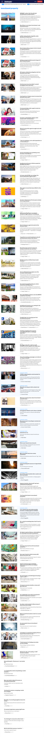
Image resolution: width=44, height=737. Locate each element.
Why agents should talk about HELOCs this (30, 188)
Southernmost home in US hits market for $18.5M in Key (30, 164)
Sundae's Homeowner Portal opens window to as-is (30, 200)
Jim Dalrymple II (24, 503)
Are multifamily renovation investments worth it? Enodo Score (30, 595)
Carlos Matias (24, 415)
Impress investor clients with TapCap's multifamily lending (29, 484)
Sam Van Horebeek (25, 638)
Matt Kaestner (24, 528)
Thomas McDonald (25, 468)
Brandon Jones (24, 550)
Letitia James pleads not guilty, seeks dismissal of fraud (29, 37)
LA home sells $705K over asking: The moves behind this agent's (29, 176)
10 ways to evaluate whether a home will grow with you (30, 586)
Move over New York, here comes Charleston (28, 454)
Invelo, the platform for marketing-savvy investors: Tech (30, 153)
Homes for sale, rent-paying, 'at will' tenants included (29, 652)
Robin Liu (23, 646)
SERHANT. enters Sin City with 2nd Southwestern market (28, 14)
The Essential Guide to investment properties (28, 496)
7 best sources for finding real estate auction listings (29, 643)
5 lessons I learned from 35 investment (29, 546)
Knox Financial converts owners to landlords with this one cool (28, 248)
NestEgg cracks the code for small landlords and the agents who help (30, 345)
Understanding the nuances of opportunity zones (30, 464)
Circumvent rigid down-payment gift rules (14, 709)
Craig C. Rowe (24, 159)
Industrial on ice (24, 432)
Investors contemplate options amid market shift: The (29, 118)
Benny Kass (7, 713)
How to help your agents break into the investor (29, 226)
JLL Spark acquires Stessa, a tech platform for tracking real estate (30, 533)
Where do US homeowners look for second (30, 614)
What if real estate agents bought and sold (30, 129)
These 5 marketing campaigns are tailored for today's (30, 357)
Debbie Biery (24, 589)
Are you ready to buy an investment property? (28, 624)
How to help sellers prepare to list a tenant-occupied (30, 49)
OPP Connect (24, 657)
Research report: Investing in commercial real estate (30, 421)
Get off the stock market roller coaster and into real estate (30, 474)
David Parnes (24, 327)
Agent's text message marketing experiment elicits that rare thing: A (28, 565)
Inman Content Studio (26, 381)
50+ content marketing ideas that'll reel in (30, 522)
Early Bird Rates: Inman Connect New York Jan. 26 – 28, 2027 (15, 4)
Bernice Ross (24, 368)
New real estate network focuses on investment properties (13, 681)
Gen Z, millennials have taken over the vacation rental (29, 272)
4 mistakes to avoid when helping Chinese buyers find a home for (30, 633)
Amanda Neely (24, 114)
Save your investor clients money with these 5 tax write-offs (29, 555)
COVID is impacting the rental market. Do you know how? (30, 375)
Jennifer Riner (24, 600)
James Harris (32, 327)
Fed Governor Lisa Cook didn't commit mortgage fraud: (29, 85)
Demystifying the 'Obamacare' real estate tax (14, 662)
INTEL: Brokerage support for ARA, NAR (37, 4)
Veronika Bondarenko (26, 302)
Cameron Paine (24, 394)
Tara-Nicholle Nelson (9, 666)
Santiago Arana (24, 244)
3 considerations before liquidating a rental (15, 671)
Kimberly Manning (25, 610)
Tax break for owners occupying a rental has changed (14, 691)
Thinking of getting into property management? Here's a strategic (28, 332)
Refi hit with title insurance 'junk (13, 728)
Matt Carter (23, 44)
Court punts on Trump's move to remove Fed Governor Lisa (31, 97)
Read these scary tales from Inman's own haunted (30, 26)
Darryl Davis (23, 149)
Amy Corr (23, 233)
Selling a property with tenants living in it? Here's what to (30, 61)
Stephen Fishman (9, 695)
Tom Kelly (7, 705)
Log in (35, 1)
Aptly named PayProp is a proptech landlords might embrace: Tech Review (29, 214)
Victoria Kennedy (25, 340)
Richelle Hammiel (25, 171)
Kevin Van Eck (30, 233)
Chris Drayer (24, 137)
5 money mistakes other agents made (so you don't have (30, 109)
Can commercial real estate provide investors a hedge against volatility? (29, 510)
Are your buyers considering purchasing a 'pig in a (30, 576)
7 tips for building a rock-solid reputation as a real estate (31, 141)
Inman (6, 686)
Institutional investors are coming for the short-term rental (30, 306)
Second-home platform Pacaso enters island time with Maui (29, 284)
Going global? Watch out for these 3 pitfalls (30, 410)
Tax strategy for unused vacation (13, 718)
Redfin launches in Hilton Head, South (29, 260)
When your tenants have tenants (28, 443)
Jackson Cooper (24, 560)
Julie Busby (23, 196)
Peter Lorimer (24, 627)
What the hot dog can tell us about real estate (29, 388)
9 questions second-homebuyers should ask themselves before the (30, 238)
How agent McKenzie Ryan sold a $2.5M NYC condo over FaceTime (31, 295)
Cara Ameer (23, 56)
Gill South (23, 572)
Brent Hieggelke (24, 479)
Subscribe (40, 1)
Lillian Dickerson (24, 21)
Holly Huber (23, 437)
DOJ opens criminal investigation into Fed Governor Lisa (30, 73)
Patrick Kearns (24, 405)
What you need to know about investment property (30, 398)
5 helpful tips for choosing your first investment (29, 318)
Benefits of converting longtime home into (14, 700)
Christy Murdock (24, 125)
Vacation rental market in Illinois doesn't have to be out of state (30, 605)
